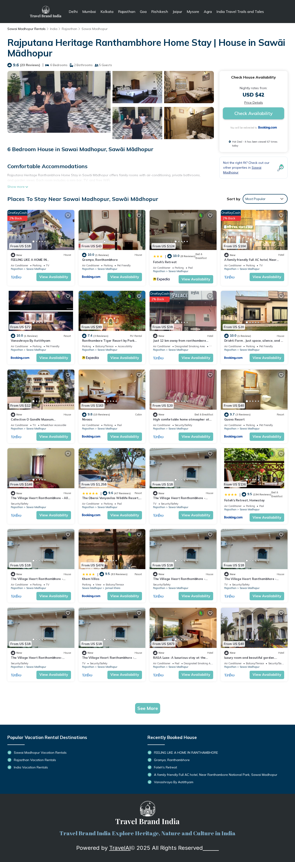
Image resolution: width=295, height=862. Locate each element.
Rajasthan (126, 11)
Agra (208, 11)
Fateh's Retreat (165, 262)
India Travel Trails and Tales (240, 11)
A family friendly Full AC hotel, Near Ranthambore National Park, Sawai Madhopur (215, 775)
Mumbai (89, 11)
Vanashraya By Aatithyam (30, 340)
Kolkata (106, 11)
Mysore (193, 11)
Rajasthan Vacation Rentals (35, 760)
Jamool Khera (112, 588)
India (53, 29)
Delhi (73, 11)
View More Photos (27, 126)
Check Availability (253, 113)
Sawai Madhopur (95, 29)
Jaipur (177, 11)
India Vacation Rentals (31, 767)
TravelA (119, 847)
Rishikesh (159, 11)
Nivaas (87, 419)
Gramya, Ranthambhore (100, 260)
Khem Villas (90, 579)
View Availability (53, 277)
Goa (143, 11)
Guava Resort (234, 419)
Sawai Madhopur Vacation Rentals (40, 752)
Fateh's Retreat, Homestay (244, 500)
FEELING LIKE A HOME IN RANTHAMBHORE (186, 752)
